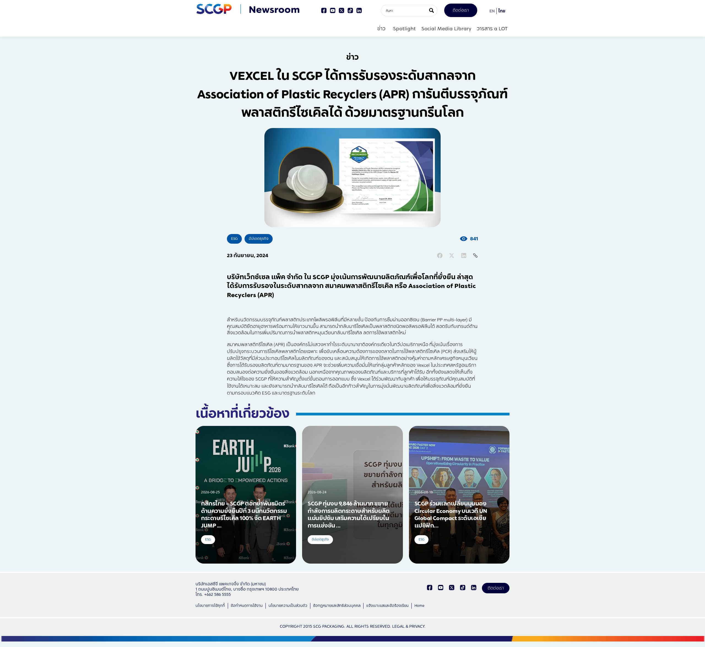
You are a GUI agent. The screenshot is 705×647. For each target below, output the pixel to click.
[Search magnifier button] (431, 10)
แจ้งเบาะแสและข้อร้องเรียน (387, 606)
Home (419, 606)
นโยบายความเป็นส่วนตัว (288, 606)
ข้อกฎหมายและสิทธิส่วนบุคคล (336, 606)
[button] (439, 255)
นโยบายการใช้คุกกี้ (210, 606)
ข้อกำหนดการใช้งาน (247, 606)
